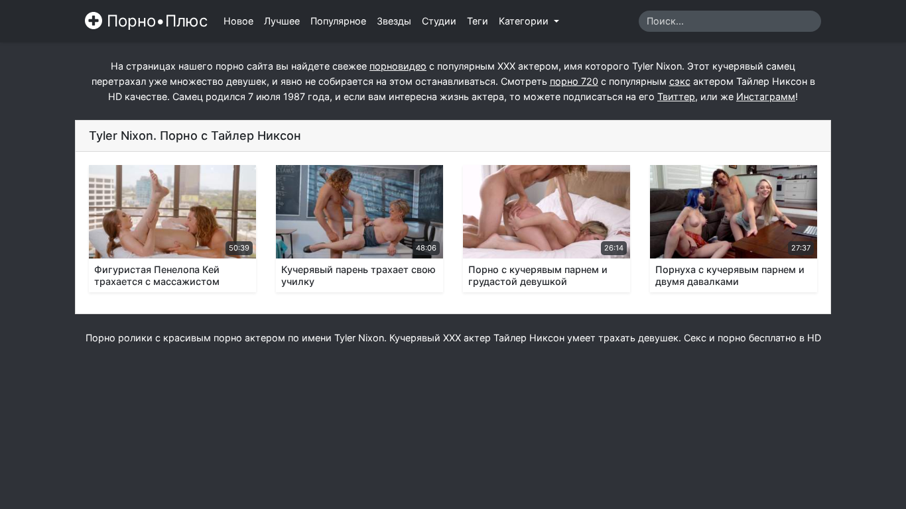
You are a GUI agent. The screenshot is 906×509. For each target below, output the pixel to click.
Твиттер (676, 96)
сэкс (679, 81)
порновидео (397, 66)
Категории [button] (525, 21)
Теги (477, 21)
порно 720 (574, 81)
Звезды (394, 21)
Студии (439, 21)
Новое (238, 21)
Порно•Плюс (155, 20)
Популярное (338, 21)
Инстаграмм (765, 96)
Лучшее (282, 21)
